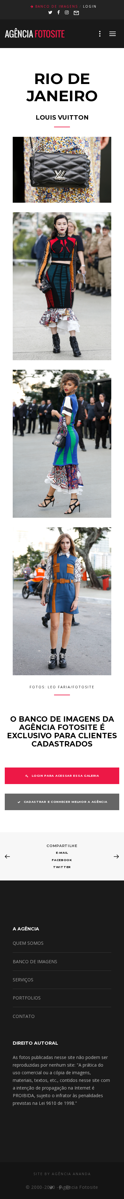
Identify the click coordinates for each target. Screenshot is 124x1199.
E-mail (62, 852)
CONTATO (24, 1016)
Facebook (62, 860)
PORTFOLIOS (27, 998)
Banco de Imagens (56, 6)
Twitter (62, 867)
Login (90, 6)
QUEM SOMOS (28, 943)
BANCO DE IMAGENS (35, 961)
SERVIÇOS (23, 980)
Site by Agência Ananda (62, 1173)
